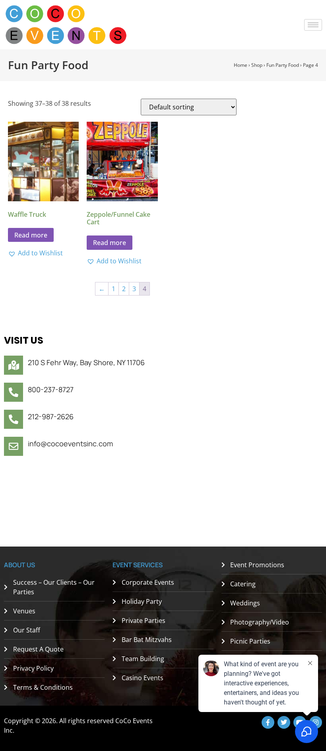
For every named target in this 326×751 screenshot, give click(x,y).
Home (240, 65)
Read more (30, 235)
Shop (256, 65)
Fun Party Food (282, 65)
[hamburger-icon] (313, 25)
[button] (35, 253)
